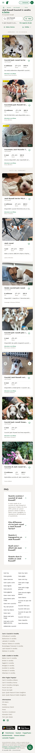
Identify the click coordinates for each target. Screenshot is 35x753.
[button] (17, 363)
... (22, 7)
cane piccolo (8, 589)
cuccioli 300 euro (24, 617)
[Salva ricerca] (30, 747)
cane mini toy (22, 579)
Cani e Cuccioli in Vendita (10, 633)
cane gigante (8, 592)
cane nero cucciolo (10, 603)
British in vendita (7, 660)
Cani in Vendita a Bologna (10, 685)
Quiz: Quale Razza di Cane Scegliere (14, 692)
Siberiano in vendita (8, 673)
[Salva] (29, 61)
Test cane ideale (7, 717)
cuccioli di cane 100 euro (24, 601)
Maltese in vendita (8, 651)
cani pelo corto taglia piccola (9, 622)
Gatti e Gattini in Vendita (10, 655)
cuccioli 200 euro (24, 609)
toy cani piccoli (8, 607)
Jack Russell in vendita (9, 648)
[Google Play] (8, 728)
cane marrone (8, 579)
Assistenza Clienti (8, 707)
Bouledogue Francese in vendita (12, 646)
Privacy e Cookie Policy (14, 746)
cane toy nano (23, 573)
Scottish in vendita (8, 668)
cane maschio (22, 620)
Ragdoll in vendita (8, 663)
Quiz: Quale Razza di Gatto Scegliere (14, 695)
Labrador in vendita (8, 641)
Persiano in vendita (8, 670)
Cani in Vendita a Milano (10, 680)
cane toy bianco (9, 610)
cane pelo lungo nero (23, 583)
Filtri (29, 19)
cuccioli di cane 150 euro (24, 613)
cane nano (7, 613)
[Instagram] (8, 720)
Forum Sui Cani (7, 687)
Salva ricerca (10, 27)
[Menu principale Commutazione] (3, 2)
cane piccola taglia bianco (24, 593)
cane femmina (23, 623)
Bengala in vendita (8, 665)
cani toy (6, 573)
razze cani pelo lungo (9, 617)
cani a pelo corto (9, 582)
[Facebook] (4, 720)
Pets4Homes (9, 733)
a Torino (5, 12)
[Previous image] (5, 363)
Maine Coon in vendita (9, 658)
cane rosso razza (9, 595)
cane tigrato (7, 586)
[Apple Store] (24, 728)
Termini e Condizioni (8, 712)
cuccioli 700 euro (23, 605)
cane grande (8, 576)
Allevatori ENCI (7, 714)
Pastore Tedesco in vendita (11, 643)
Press (4, 709)
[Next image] (29, 363)
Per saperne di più (26, 23)
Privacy (4, 704)
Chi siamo (5, 702)
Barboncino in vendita (9, 638)
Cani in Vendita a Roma (9, 682)
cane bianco (22, 597)
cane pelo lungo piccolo (23, 588)
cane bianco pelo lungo (9, 599)
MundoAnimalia (7, 735)
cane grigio (21, 576)
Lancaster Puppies (8, 738)
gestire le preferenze (10, 748)
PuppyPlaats (27, 733)
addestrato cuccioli (10, 626)
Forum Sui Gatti (7, 690)
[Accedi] (32, 2)
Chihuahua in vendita (9, 636)
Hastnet (18, 733)
